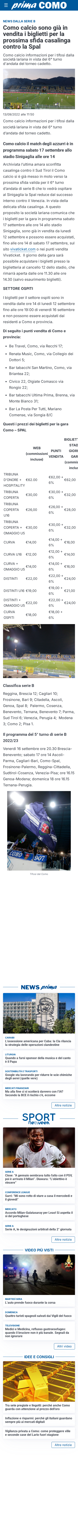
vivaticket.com (23, 249)
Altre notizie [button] (63, 1105)
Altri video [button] (64, 1346)
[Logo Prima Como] (39, 5)
